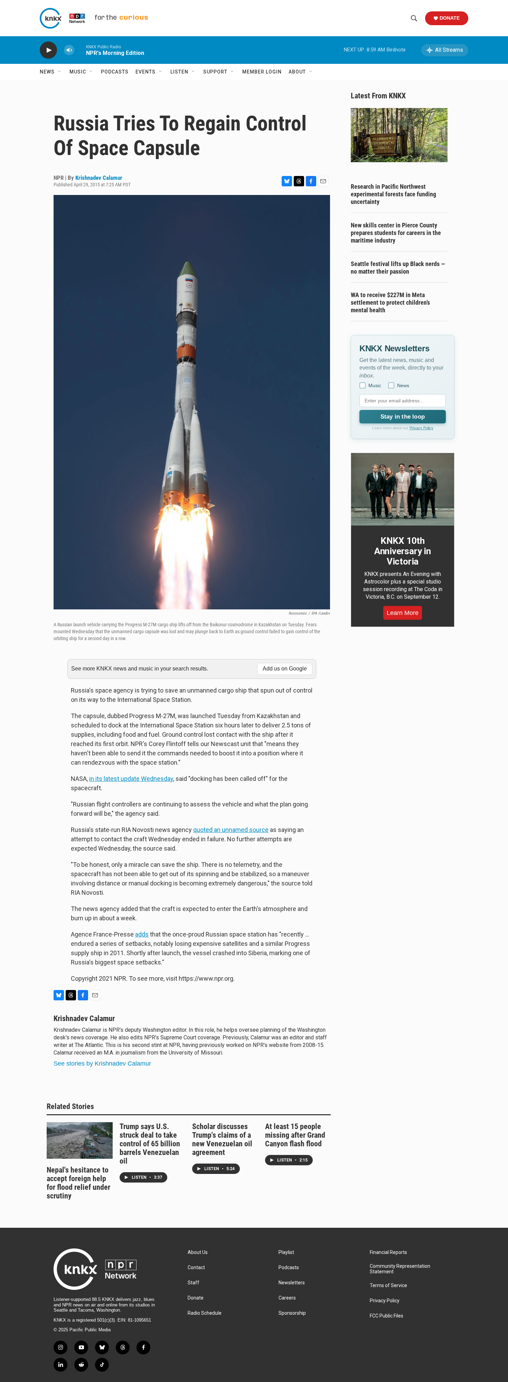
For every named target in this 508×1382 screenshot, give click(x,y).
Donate (450, 18)
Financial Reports (388, 1252)
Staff (193, 1282)
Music (77, 72)
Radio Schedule (205, 1313)
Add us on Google (285, 669)
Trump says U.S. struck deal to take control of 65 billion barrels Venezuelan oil (150, 1143)
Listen (179, 72)
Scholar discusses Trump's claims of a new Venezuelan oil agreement (222, 1139)
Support (215, 72)
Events (145, 72)
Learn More (402, 612)
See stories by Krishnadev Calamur (102, 1063)
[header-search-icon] (414, 18)
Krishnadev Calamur (98, 177)
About (297, 72)
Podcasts (115, 72)
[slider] (80, 49)
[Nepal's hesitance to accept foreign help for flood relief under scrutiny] (80, 1140)
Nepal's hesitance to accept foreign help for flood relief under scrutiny (78, 1183)
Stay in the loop (402, 416)
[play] (48, 50)
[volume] (69, 50)
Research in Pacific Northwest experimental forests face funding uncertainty (393, 194)
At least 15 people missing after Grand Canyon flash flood (295, 1135)
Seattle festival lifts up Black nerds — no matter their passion (398, 267)
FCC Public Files (386, 1316)
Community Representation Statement (400, 1269)
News (47, 72)
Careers (287, 1298)
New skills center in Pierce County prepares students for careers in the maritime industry (396, 233)
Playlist (286, 1252)
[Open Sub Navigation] (60, 72)
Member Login (262, 72)
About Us (198, 1252)
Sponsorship (292, 1313)
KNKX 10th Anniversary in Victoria (402, 551)
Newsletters (292, 1282)
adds (142, 934)
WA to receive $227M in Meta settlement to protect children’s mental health (390, 302)
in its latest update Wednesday (131, 778)
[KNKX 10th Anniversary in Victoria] (402, 489)
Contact (196, 1267)
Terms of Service (388, 1285)
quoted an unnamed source (231, 829)
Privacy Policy (421, 428)
